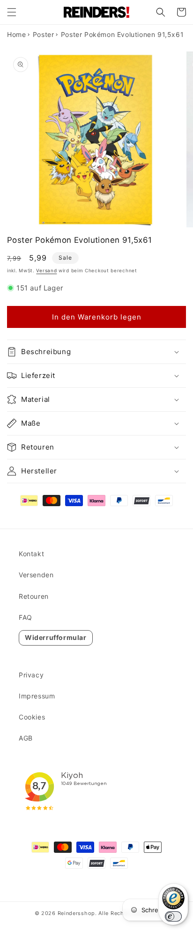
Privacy (31, 675)
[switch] (173, 916)
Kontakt (31, 554)
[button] (11, 12)
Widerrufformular (56, 637)
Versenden (36, 575)
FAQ (25, 617)
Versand (46, 270)
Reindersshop (76, 913)
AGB (26, 738)
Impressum (37, 696)
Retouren (34, 596)
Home (16, 34)
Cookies (32, 717)
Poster (43, 34)
